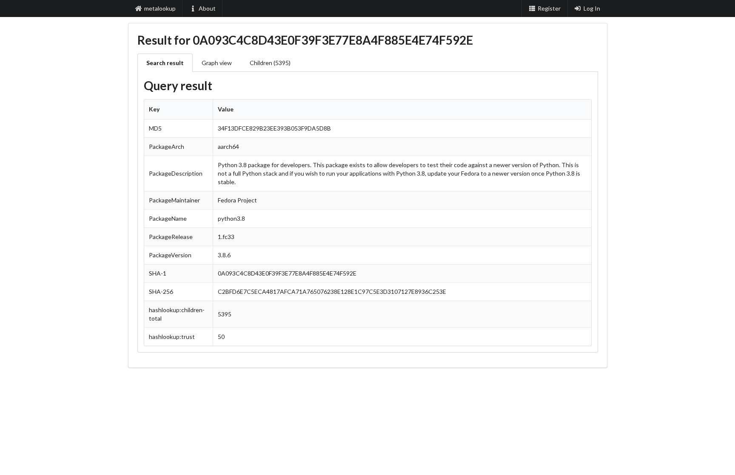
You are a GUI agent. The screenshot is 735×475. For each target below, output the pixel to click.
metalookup (160, 8)
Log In (592, 8)
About (207, 8)
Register (549, 8)
